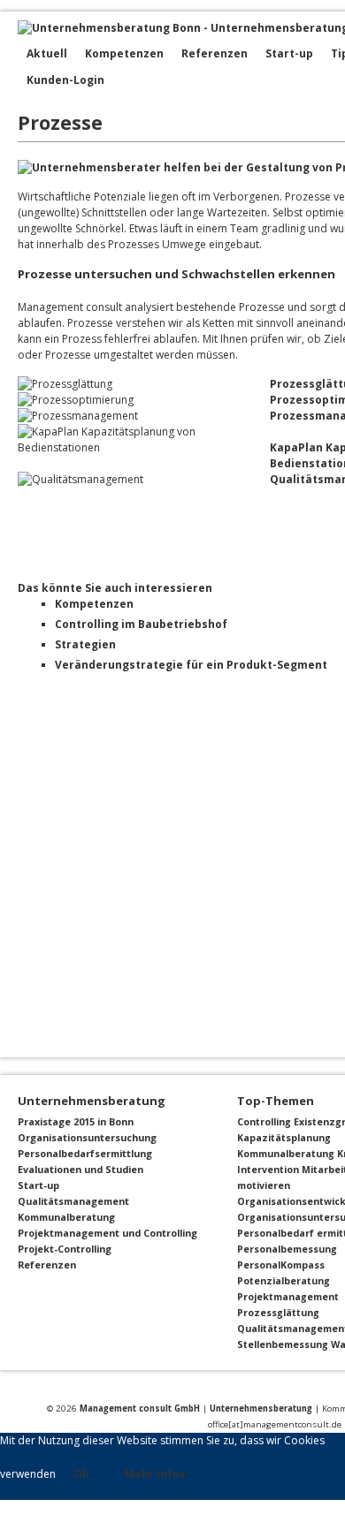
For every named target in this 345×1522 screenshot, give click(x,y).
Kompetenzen (124, 53)
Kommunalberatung (66, 1216)
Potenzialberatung (283, 1281)
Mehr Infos (155, 1473)
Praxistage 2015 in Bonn (76, 1121)
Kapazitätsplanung (284, 1138)
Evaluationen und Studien (80, 1169)
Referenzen (214, 53)
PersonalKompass (281, 1265)
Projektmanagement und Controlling (107, 1232)
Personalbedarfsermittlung (85, 1153)
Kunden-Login (65, 79)
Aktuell (47, 53)
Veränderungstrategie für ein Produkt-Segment (191, 664)
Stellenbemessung (282, 1344)
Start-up (289, 53)
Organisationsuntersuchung (87, 1137)
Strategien (85, 644)
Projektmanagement (288, 1297)
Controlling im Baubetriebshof (141, 624)
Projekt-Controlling (64, 1248)
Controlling (264, 1122)
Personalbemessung (287, 1249)
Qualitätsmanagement (73, 1201)
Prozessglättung (278, 1312)
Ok (81, 1473)
